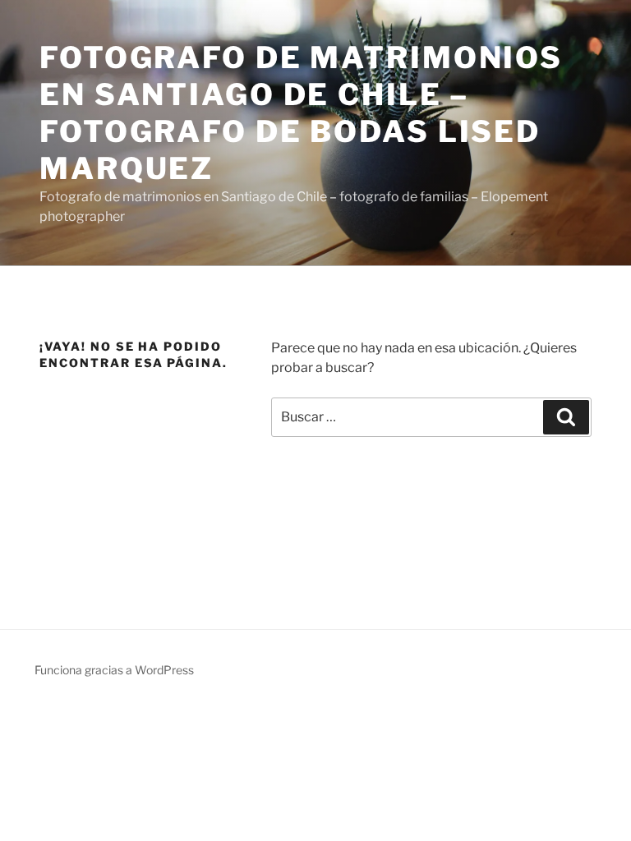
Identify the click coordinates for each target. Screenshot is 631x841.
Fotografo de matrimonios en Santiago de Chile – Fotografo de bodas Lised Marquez (301, 112)
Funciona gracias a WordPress (114, 670)
